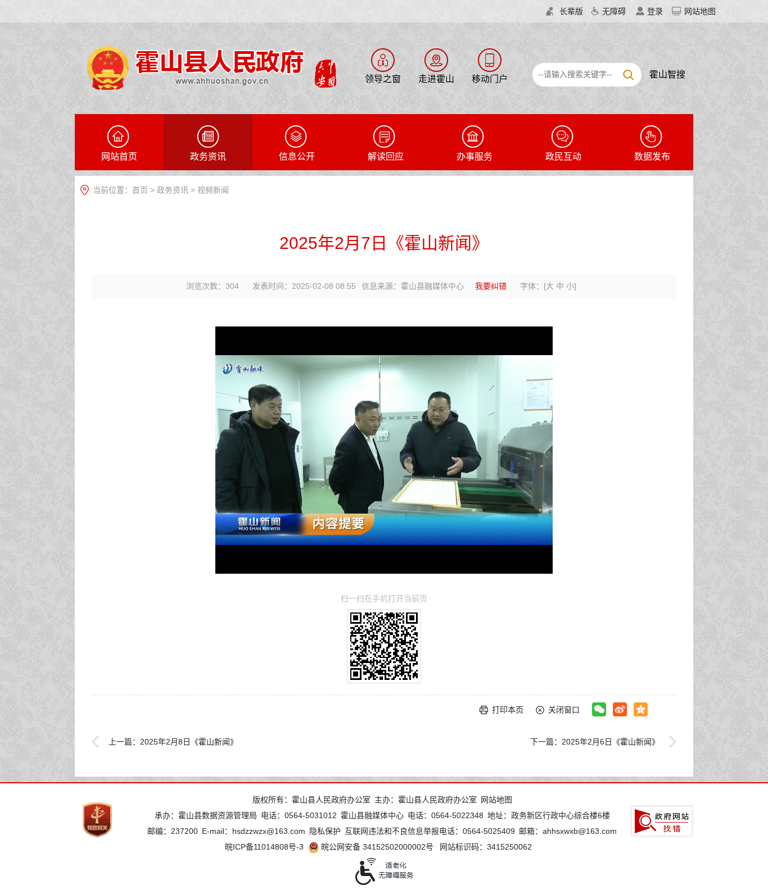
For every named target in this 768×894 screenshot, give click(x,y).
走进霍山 (436, 79)
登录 (655, 11)
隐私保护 (325, 831)
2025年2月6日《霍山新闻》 (610, 741)
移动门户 (490, 79)
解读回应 (386, 156)
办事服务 (475, 156)
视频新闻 (213, 189)
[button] (564, 11)
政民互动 (563, 156)
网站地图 (700, 11)
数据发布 (652, 156)
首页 (140, 189)
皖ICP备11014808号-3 (264, 846)
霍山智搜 (667, 74)
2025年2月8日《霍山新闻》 (189, 741)
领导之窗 (383, 79)
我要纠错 (491, 286)
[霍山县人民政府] (210, 66)
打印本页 (507, 709)
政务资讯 (208, 156)
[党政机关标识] (97, 819)
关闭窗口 (564, 709)
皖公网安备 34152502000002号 (377, 846)
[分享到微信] (599, 709)
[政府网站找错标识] (661, 821)
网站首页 (119, 156)
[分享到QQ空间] (641, 709)
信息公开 (297, 156)
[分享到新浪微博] (620, 709)
